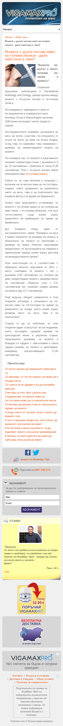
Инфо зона (21, 37)
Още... (7, 571)
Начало (9, 37)
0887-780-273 (42, 469)
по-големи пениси (36, 173)
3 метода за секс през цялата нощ (25, 392)
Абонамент (32, 509)
